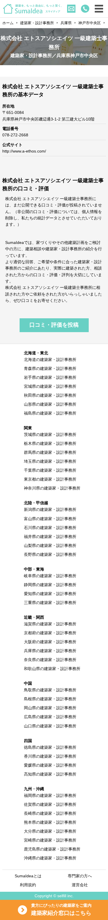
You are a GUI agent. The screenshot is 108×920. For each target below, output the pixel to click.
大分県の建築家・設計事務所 (50, 831)
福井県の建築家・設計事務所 (50, 536)
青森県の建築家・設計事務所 (50, 368)
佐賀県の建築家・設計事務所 (50, 804)
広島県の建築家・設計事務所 (50, 716)
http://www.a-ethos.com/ (24, 151)
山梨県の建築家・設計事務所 (50, 545)
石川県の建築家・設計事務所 (50, 527)
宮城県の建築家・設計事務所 (50, 386)
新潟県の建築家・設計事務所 (50, 509)
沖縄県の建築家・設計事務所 (50, 858)
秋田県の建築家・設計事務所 (50, 395)
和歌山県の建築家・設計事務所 (52, 668)
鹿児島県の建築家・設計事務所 (52, 849)
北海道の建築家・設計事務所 (50, 359)
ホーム (8, 23)
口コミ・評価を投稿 (54, 325)
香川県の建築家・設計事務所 (50, 756)
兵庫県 (66, 23)
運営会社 (80, 885)
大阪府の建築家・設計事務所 (50, 641)
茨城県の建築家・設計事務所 (50, 434)
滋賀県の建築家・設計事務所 (50, 624)
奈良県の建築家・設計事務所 (50, 659)
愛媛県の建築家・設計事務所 (50, 765)
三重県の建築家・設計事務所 (50, 602)
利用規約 (28, 885)
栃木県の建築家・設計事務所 (50, 443)
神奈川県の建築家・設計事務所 (52, 488)
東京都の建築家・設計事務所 (50, 479)
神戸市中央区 (89, 23)
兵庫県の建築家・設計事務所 (50, 650)
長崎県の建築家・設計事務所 (50, 813)
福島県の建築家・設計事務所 (50, 413)
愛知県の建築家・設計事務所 (50, 593)
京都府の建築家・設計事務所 (50, 633)
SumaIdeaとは (28, 876)
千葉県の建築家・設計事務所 (50, 470)
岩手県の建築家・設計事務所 (50, 377)
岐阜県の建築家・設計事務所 (50, 575)
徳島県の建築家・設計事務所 (50, 747)
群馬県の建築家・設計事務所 (50, 452)
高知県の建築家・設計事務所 (50, 774)
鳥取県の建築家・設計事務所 (50, 690)
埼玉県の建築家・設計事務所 (50, 461)
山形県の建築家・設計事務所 (50, 404)
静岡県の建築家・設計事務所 (50, 584)
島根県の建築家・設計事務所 (50, 699)
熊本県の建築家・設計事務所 (50, 822)
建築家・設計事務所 (37, 23)
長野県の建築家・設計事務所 (50, 554)
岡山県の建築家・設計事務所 (50, 707)
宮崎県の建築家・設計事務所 (50, 840)
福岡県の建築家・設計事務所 (50, 795)
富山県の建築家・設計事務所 (50, 518)
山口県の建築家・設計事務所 (50, 726)
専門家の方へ (80, 876)
